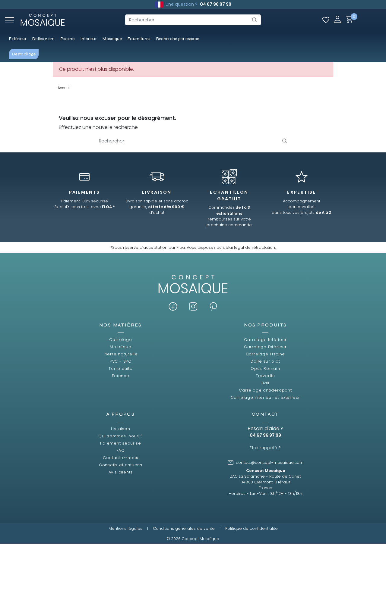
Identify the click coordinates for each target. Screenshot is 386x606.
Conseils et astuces (120, 464)
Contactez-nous (120, 457)
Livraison (120, 428)
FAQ (120, 450)
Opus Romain (265, 368)
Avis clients (121, 472)
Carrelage (120, 339)
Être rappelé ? (265, 447)
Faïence (120, 375)
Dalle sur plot (265, 361)
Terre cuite (121, 368)
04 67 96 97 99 (215, 4)
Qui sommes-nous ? (120, 436)
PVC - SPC (120, 361)
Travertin (265, 375)
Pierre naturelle (121, 354)
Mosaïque (120, 346)
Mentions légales (125, 528)
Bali (265, 383)
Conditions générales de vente (184, 528)
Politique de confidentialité (251, 528)
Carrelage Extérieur (265, 346)
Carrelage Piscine (265, 354)
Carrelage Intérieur (265, 339)
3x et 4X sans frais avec (84, 206)
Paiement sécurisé (120, 443)
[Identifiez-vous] (337, 19)
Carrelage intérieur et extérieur (265, 397)
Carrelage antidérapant (265, 390)
